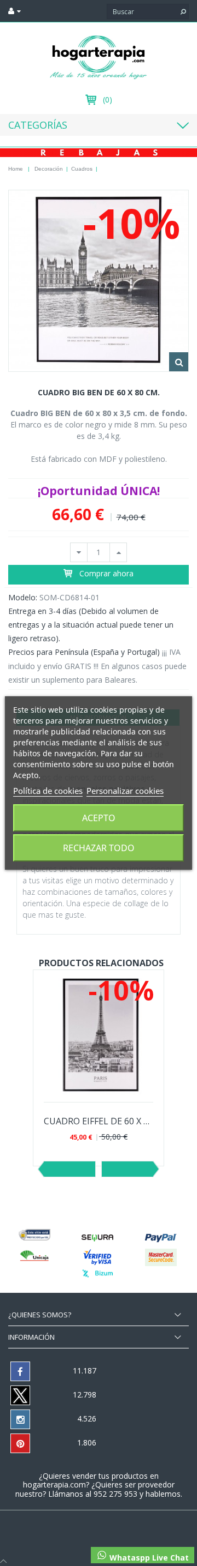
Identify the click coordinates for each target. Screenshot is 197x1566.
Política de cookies (48, 790)
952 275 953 (117, 1494)
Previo (70, 1169)
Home (15, 169)
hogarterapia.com (54, 1484)
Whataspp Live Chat (148, 1557)
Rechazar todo (99, 848)
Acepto (98, 818)
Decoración (48, 169)
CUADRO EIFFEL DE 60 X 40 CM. (98, 1121)
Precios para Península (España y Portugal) (84, 652)
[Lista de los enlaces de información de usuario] (14, 11)
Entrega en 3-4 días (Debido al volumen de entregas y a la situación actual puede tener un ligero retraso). (90, 624)
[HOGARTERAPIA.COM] (98, 56)
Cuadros (81, 169)
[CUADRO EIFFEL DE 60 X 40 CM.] (98, 1035)
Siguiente (127, 1169)
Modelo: (22, 597)
